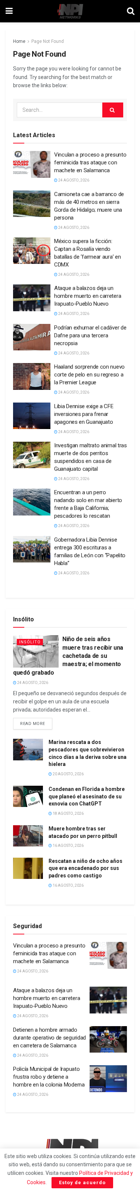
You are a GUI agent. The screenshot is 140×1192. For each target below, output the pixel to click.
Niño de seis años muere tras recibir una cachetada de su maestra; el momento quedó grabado (68, 656)
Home (19, 41)
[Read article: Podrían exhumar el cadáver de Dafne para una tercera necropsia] (31, 337)
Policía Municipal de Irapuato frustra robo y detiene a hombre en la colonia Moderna (49, 1077)
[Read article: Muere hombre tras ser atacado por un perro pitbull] (28, 835)
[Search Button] (130, 11)
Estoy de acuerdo (82, 1182)
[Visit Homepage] (70, 11)
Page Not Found (47, 41)
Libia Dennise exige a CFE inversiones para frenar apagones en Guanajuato (83, 414)
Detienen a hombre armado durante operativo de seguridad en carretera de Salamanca (49, 1038)
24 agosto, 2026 (73, 180)
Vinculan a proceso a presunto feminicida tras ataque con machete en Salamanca (90, 162)
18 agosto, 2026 (68, 813)
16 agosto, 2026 (68, 845)
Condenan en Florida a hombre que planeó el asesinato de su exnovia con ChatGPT (87, 796)
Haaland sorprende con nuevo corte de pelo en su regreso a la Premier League (89, 374)
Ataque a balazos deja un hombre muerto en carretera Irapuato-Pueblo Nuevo (87, 296)
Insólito (30, 642)
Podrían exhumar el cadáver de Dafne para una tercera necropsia (90, 335)
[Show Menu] (9, 11)
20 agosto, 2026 (68, 774)
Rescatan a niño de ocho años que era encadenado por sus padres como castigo (85, 868)
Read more (36, 722)
